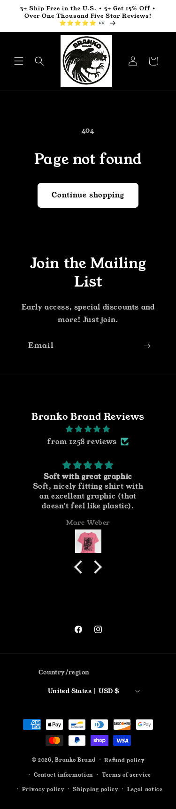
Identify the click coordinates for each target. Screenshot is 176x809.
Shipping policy (95, 789)
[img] (88, 429)
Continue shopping (88, 195)
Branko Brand (75, 760)
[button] (18, 61)
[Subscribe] (147, 345)
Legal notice (145, 789)
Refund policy (124, 760)
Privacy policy (43, 789)
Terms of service (126, 775)
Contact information (63, 775)
